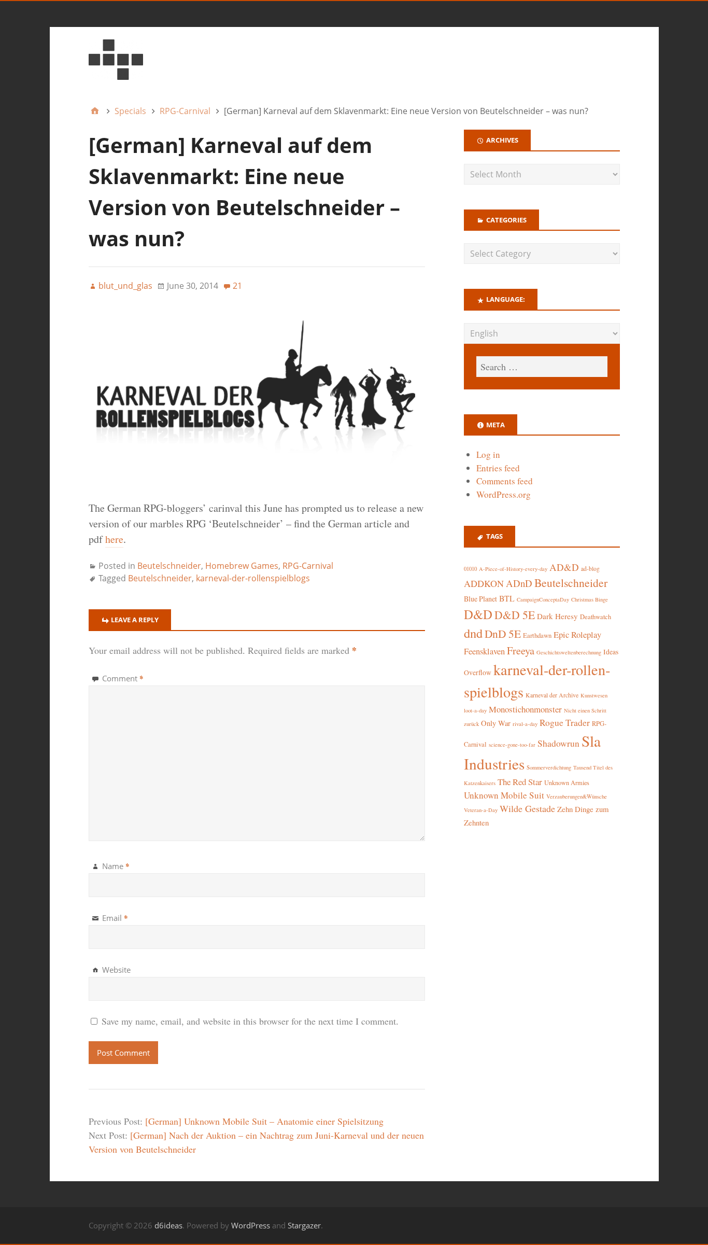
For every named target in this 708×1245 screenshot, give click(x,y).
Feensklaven (484, 651)
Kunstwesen (593, 695)
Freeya (520, 651)
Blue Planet (480, 599)
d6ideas (168, 1225)
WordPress (250, 1225)
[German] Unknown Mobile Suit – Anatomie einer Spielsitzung (264, 1121)
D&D (478, 614)
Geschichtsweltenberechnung (568, 652)
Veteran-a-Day (481, 810)
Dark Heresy (557, 616)
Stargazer (304, 1225)
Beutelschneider (169, 565)
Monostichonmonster (525, 709)
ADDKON (484, 583)
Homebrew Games (241, 565)
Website (116, 969)
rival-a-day (525, 724)
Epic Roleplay (577, 634)
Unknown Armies (566, 782)
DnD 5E (503, 633)
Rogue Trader (565, 723)
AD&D (564, 567)
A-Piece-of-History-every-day (513, 568)
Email (115, 918)
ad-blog (590, 568)
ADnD (519, 583)
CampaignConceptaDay (543, 599)
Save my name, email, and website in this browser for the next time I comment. (250, 1021)
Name (116, 866)
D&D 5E (514, 614)
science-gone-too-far (512, 744)
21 (237, 285)
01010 (470, 568)
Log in (488, 454)
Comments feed (504, 481)
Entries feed (498, 468)
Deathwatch (595, 616)
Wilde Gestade (527, 808)
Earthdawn (537, 635)
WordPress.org (503, 494)
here (114, 539)
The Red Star (520, 782)
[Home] (95, 111)
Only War (496, 723)
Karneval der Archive (552, 695)
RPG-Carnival (307, 565)
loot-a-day (475, 710)
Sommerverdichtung (549, 767)
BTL (507, 598)
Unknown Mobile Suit (504, 795)
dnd (473, 632)
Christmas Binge (589, 599)
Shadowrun (558, 743)
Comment (123, 678)
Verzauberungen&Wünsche (576, 796)
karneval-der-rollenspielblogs (253, 578)
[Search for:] (541, 366)
